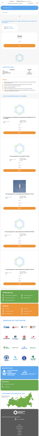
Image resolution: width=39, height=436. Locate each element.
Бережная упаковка (27, 297)
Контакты (19, 429)
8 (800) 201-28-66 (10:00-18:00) (9, 384)
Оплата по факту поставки (28, 295)
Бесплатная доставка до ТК (9, 300)
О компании (19, 431)
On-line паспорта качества (9, 311)
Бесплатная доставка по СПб (10, 297)
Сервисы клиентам (19, 426)
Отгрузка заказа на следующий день (11, 295)
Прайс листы (26, 308)
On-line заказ (7, 308)
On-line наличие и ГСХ (8, 313)
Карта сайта (19, 434)
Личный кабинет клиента (28, 311)
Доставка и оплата (19, 428)
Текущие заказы (26, 313)
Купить (19, 45)
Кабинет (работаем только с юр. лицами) (15, 3)
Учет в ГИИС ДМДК (20, 419)
